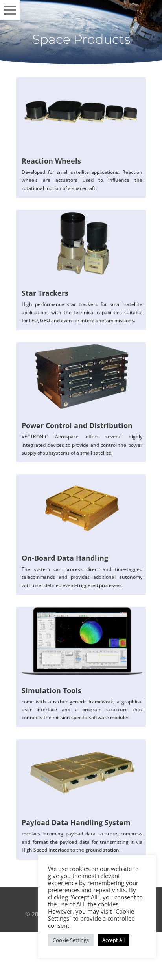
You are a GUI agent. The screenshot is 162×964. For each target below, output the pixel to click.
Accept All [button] (113, 939)
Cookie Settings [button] (71, 939)
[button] (10, 10)
